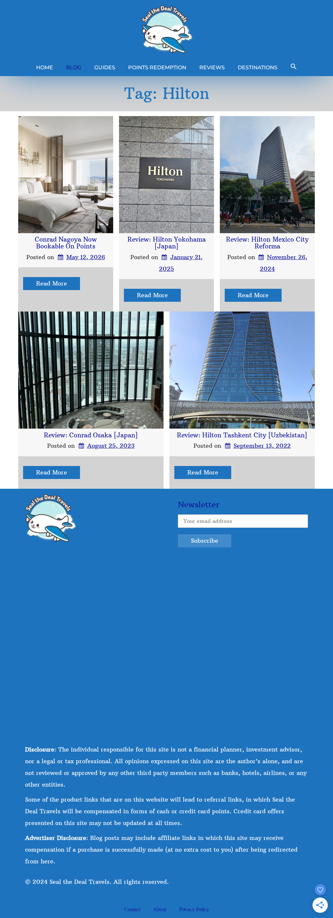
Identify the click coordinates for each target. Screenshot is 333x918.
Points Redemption (157, 67)
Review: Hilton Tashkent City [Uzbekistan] (242, 435)
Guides (104, 67)
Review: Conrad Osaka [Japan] (91, 435)
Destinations (257, 67)
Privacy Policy (194, 909)
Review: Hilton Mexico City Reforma (267, 242)
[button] (293, 67)
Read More (51, 283)
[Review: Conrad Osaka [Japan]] (91, 370)
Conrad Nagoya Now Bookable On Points (66, 242)
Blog (73, 67)
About (159, 909)
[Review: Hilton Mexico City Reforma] (267, 174)
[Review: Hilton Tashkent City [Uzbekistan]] (242, 370)
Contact (132, 909)
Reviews (212, 67)
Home (44, 67)
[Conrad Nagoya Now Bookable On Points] (65, 174)
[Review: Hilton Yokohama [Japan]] (166, 174)
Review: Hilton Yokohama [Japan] (166, 242)
